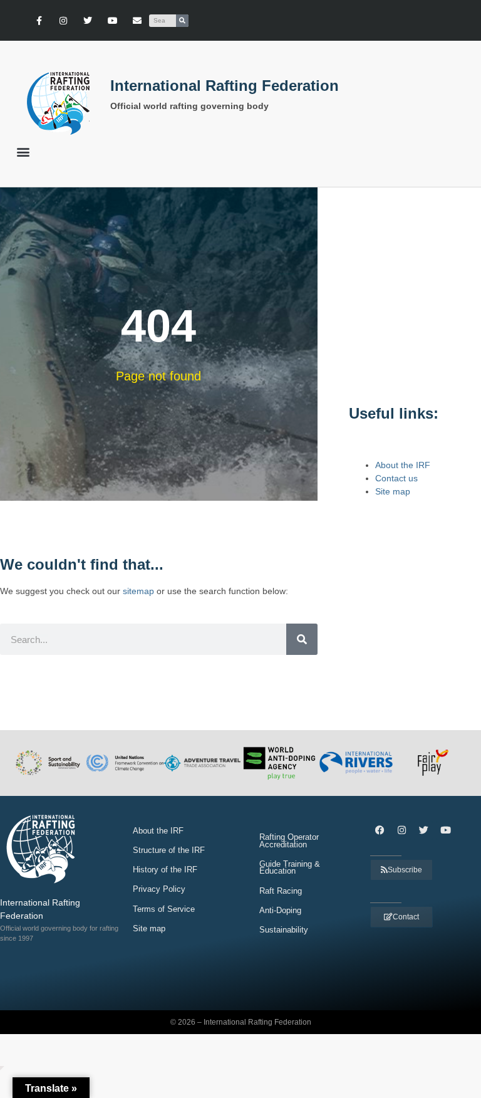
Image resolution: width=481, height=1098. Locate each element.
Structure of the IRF (169, 850)
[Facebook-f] (38, 20)
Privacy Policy (159, 889)
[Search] (182, 20)
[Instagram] (63, 20)
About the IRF (402, 465)
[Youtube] (112, 20)
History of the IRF (165, 869)
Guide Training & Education (289, 867)
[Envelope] (137, 20)
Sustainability (283, 929)
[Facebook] (379, 830)
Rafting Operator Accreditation (289, 840)
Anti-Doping (280, 910)
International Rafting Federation (224, 85)
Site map (392, 491)
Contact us (396, 478)
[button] (23, 151)
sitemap (138, 591)
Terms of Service (164, 909)
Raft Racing (280, 891)
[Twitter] (88, 20)
